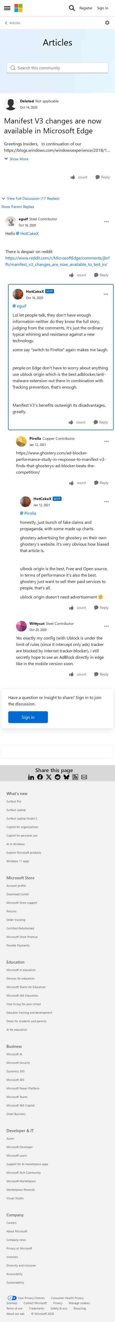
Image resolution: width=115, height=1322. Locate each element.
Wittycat (36, 623)
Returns (11, 911)
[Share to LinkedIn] (31, 776)
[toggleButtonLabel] (107, 22)
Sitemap (11, 1303)
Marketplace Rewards (20, 1190)
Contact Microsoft (35, 1303)
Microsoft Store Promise (22, 937)
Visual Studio (15, 1198)
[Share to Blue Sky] (66, 776)
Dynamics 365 (15, 1071)
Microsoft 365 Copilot (20, 1105)
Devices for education (20, 978)
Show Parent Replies (17, 206)
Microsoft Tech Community (23, 1173)
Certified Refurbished (20, 928)
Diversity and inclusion (21, 1265)
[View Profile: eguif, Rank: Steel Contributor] (10, 221)
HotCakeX (29, 233)
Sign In (102, 7)
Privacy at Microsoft (19, 1248)
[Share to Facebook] (40, 776)
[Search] (72, 8)
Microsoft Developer (19, 1147)
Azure (10, 1138)
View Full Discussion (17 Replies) (33, 198)
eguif (23, 218)
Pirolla (35, 438)
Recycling (80, 1308)
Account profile (16, 886)
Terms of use (14, 1308)
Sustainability (15, 1282)
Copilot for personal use (21, 835)
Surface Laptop (16, 810)
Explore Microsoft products (23, 852)
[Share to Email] (84, 776)
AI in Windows (15, 844)
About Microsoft (16, 1231)
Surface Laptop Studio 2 (21, 818)
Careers (11, 1223)
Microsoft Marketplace (21, 1181)
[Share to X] (49, 776)
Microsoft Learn (16, 1155)
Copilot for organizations (22, 827)
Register (86, 7)
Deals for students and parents (26, 1021)
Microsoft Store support (21, 903)
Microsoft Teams (17, 1097)
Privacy (57, 1303)
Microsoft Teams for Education (25, 987)
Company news (16, 1240)
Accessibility (14, 1274)
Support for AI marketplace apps (27, 1164)
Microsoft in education (21, 970)
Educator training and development (29, 1013)
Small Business (16, 1114)
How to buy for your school (23, 1004)
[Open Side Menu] (7, 8)
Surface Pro (13, 801)
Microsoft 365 (15, 1080)
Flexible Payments (18, 945)
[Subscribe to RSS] (75, 776)
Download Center (17, 894)
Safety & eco (59, 1308)
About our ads (15, 1314)
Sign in (28, 717)
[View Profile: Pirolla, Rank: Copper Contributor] (21, 441)
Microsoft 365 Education (22, 995)
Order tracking (15, 920)
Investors (12, 1257)
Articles (15, 23)
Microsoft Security (18, 1063)
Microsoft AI (14, 1054)
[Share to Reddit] (57, 776)
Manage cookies (79, 1303)
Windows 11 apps (17, 861)
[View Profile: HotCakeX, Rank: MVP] (18, 294)
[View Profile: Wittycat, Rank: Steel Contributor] (21, 626)
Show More (19, 158)
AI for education (16, 1030)
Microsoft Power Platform (22, 1088)
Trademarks (36, 1308)
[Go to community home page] (18, 8)
